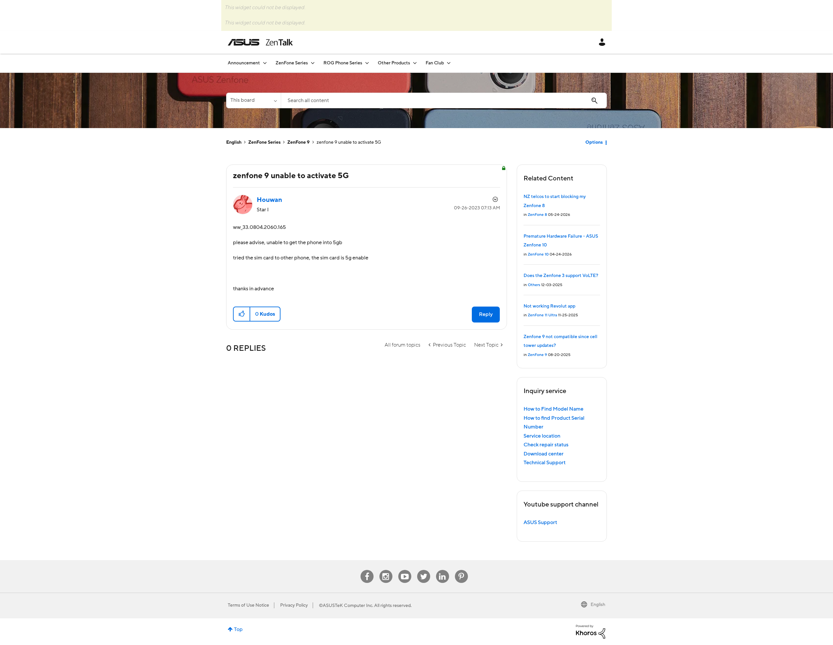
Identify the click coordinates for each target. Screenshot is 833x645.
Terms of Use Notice (248, 605)
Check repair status (546, 444)
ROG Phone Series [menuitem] (342, 63)
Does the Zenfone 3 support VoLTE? (561, 276)
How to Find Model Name (553, 409)
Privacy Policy (294, 605)
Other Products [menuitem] (394, 63)
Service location (542, 436)
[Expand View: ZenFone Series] (312, 63)
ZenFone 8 (537, 214)
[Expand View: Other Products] (415, 63)
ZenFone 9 (298, 142)
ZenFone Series (264, 142)
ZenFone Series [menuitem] (292, 63)
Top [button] (238, 629)
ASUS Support (540, 522)
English (233, 142)
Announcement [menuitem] (244, 63)
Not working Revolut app (549, 306)
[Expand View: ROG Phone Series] (367, 63)
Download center (544, 454)
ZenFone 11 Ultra (542, 315)
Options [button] (594, 142)
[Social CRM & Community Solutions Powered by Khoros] (590, 631)
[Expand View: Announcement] (265, 63)
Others (534, 285)
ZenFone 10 (538, 254)
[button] (242, 314)
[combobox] (444, 100)
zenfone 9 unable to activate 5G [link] (349, 142)
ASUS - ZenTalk (260, 42)
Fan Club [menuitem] (435, 63)
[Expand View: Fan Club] (448, 63)
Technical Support (545, 462)
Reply (486, 314)
